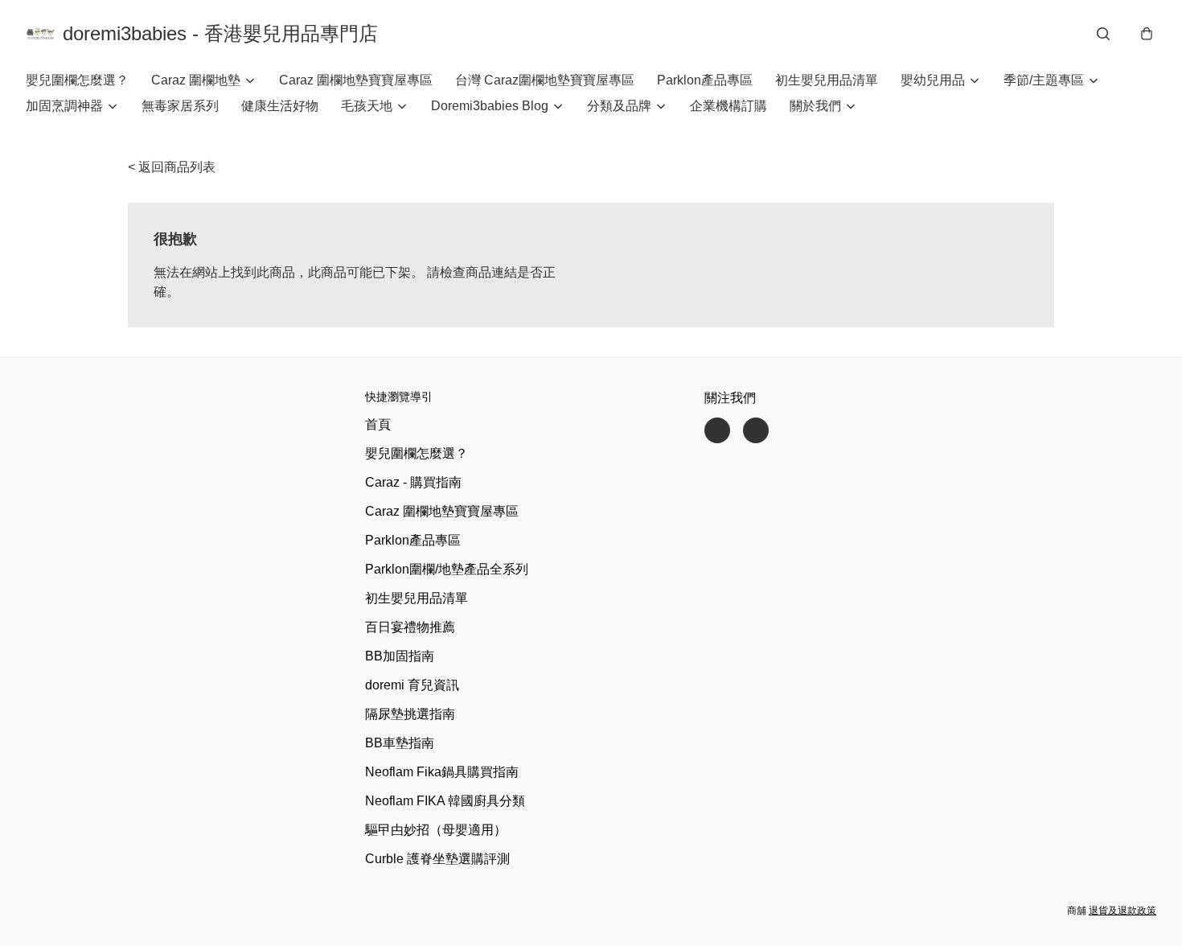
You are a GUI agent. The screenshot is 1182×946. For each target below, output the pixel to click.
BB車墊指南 (399, 743)
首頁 (378, 424)
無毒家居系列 (180, 106)
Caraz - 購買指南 (413, 482)
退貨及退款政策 (1122, 910)
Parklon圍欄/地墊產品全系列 (446, 569)
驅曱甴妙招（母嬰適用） (436, 830)
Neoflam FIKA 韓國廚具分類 (445, 801)
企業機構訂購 (728, 106)
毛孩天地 (366, 106)
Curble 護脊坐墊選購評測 (437, 859)
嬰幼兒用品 (933, 80)
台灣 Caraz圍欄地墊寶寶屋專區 (544, 80)
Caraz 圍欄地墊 (195, 80)
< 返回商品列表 (171, 167)
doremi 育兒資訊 (412, 685)
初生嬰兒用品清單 (826, 80)
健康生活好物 (279, 106)
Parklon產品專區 (705, 80)
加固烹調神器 (64, 106)
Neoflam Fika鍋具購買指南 (442, 772)
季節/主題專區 (1043, 80)
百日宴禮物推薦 (410, 627)
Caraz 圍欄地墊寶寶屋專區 (356, 80)
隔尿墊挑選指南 (410, 714)
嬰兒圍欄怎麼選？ (77, 80)
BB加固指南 (399, 656)
